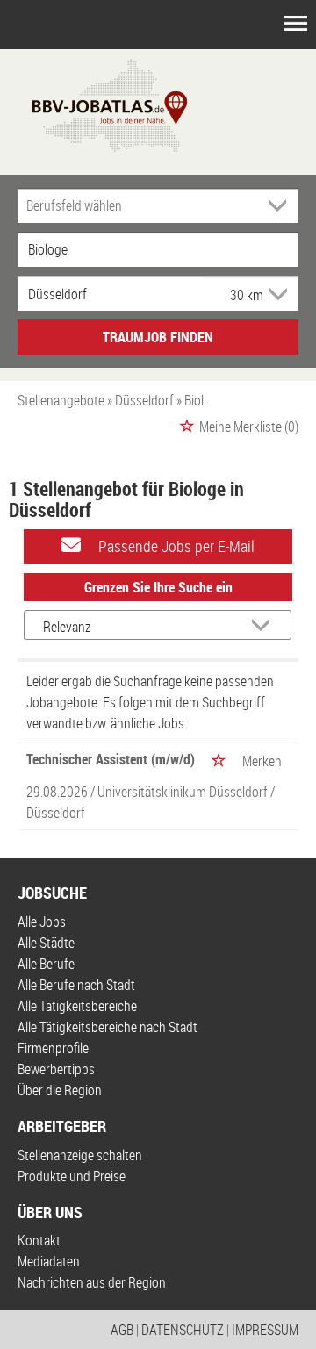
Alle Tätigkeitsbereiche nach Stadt (108, 1027)
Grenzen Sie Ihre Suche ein (158, 587)
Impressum (265, 1329)
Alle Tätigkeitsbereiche (77, 1005)
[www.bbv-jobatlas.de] (94, 103)
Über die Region (60, 1090)
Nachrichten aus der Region (92, 1282)
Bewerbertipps (56, 1069)
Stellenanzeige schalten (80, 1155)
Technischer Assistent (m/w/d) (110, 759)
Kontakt (39, 1240)
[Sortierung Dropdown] (264, 626)
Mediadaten (49, 1261)
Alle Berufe (46, 963)
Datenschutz (182, 1329)
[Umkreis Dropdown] (276, 294)
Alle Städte (46, 942)
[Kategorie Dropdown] (280, 205)
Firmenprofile (53, 1048)
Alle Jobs (42, 921)
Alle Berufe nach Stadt (76, 984)
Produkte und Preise (72, 1176)
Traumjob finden (158, 337)
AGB (122, 1329)
